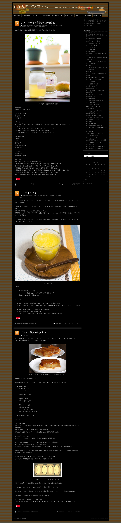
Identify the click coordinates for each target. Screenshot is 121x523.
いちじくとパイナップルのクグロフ (95, 111)
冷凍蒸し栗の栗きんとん (92, 51)
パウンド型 (74, 511)
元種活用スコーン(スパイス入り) (94, 115)
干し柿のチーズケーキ (92, 123)
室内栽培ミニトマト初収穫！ (93, 39)
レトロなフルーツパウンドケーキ (94, 148)
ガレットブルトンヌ (91, 69)
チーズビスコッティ (91, 33)
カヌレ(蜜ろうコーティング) (93, 79)
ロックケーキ (89, 131)
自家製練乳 (89, 121)
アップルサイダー (29, 193)
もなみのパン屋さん (30, 6)
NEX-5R (37, 195)
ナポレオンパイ (90, 71)
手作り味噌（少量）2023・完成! (94, 117)
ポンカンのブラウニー (92, 65)
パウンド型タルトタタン (33, 332)
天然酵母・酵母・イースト (28, 26)
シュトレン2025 (90, 49)
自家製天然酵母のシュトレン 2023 (95, 113)
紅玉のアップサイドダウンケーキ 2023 (96, 146)
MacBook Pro (31, 25)
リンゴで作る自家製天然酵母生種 (37, 22)
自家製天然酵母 (41, 26)
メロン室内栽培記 (45, 15)
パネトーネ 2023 (90, 102)
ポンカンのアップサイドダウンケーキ (96, 77)
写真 (60, 195)
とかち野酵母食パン (91, 98)
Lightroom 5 (25, 25)
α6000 (43, 25)
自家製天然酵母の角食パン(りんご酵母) (96, 140)
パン (55, 25)
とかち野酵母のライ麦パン (93, 84)
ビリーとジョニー (57, 15)
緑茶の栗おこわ (90, 144)
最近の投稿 (17, 15)
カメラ (35, 15)
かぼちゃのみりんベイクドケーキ (94, 133)
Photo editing (38, 25)
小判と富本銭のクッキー (92, 108)
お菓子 (24, 335)
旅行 (66, 15)
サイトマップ (97, 15)
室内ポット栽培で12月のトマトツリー (96, 41)
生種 (71, 184)
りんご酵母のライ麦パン (92, 136)
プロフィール (87, 15)
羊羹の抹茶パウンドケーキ (93, 96)
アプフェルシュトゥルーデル (93, 142)
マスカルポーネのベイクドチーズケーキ (96, 67)
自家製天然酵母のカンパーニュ (94, 125)
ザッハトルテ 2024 (91, 82)
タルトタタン (68, 511)
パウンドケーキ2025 (91, 45)
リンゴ (68, 184)
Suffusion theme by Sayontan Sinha (99, 518)
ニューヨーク (73, 323)
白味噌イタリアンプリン (92, 86)
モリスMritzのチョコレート (93, 43)
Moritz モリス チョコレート (93, 106)
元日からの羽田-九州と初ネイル (94, 100)
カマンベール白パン (91, 47)
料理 (36, 26)
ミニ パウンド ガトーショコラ (94, 104)
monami (24, 184)
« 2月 (85, 179)
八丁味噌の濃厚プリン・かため (94, 94)
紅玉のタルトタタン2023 (92, 119)
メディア (78, 15)
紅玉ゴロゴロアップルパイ (93, 88)
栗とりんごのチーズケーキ (93, 138)
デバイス (51, 25)
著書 (72, 15)
